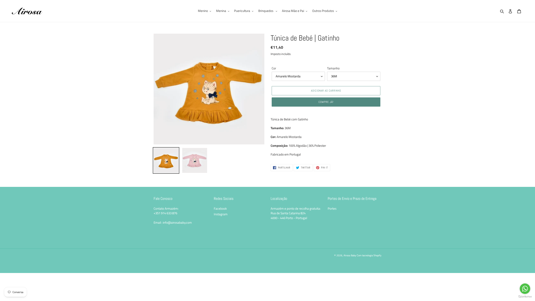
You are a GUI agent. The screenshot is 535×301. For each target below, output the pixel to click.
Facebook (220, 208)
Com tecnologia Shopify (369, 255)
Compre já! (326, 102)
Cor (274, 68)
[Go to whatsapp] (525, 288)
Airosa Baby (350, 255)
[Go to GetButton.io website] (525, 296)
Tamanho (333, 68)
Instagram (221, 214)
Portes (332, 208)
